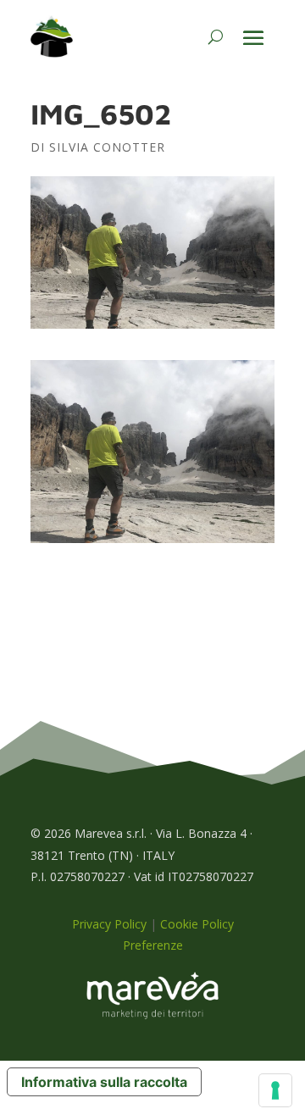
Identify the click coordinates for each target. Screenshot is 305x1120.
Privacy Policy (109, 924)
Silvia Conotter (107, 147)
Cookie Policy (197, 924)
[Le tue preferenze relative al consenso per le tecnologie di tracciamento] (275, 1090)
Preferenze (153, 945)
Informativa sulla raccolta (104, 1081)
